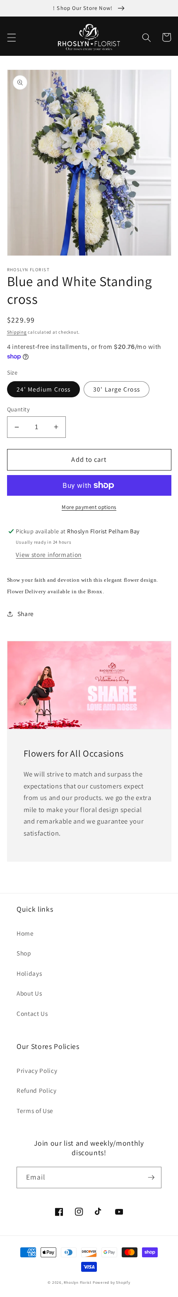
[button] (11, 37)
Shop (24, 953)
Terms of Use (35, 1110)
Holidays (29, 973)
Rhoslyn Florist (77, 1282)
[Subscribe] (151, 1177)
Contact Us (32, 1013)
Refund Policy (37, 1090)
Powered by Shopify (111, 1282)
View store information (49, 554)
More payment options (89, 507)
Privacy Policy (37, 1070)
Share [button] (25, 613)
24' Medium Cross (44, 389)
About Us (29, 993)
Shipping (17, 332)
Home (25, 933)
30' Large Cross (116, 389)
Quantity (18, 409)
